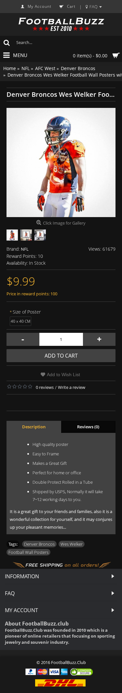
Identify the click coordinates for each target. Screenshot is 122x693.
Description (34, 427)
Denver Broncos (39, 544)
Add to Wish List (63, 374)
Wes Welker (72, 544)
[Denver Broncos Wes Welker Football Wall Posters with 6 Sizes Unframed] (61, 162)
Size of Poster (27, 312)
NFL (25, 249)
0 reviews (45, 387)
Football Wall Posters (28, 552)
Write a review (71, 387)
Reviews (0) (88, 427)
